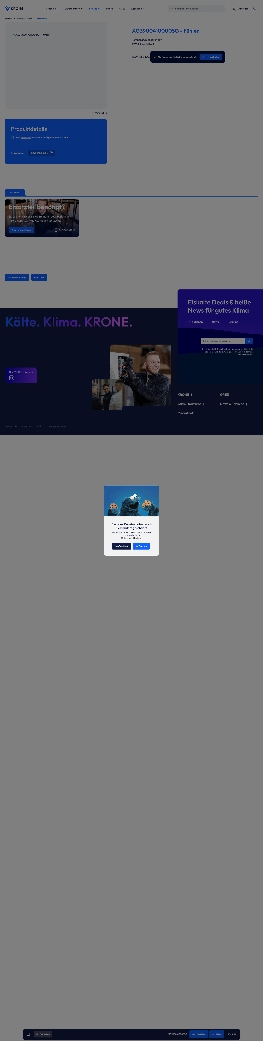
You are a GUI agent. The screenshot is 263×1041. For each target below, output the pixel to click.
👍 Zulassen (141, 546)
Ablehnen (137, 538)
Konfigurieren (121, 546)
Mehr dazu (126, 538)
